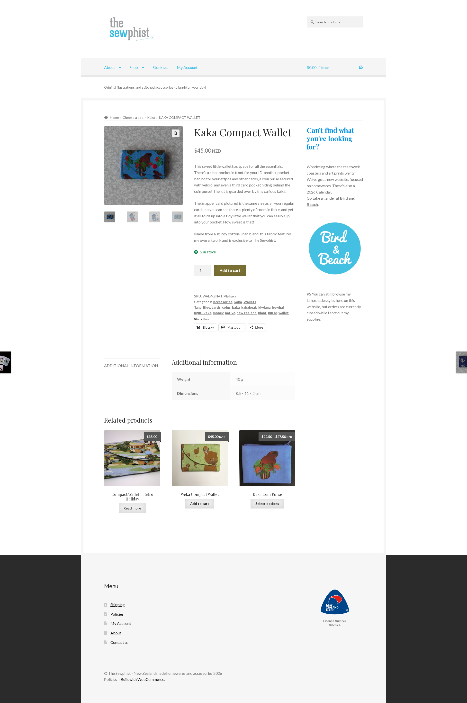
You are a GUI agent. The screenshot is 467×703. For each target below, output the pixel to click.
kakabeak (249, 307)
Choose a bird (133, 117)
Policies (117, 614)
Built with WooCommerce (142, 679)
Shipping (117, 604)
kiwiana (264, 307)
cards (216, 307)
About (109, 67)
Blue (206, 307)
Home (114, 117)
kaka (236, 307)
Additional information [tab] (131, 365)
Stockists (160, 67)
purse (272, 313)
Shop (134, 67)
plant (262, 313)
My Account (187, 67)
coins (226, 307)
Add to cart (230, 270)
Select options (267, 503)
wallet (283, 313)
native (230, 313)
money (218, 313)
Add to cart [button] (199, 503)
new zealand (247, 313)
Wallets (249, 302)
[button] (176, 133)
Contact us (119, 642)
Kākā (151, 117)
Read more (132, 508)
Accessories (222, 302)
